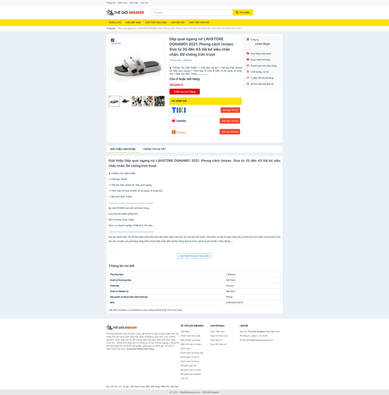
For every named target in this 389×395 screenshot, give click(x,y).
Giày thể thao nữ (218, 344)
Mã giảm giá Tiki (189, 365)
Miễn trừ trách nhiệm (191, 344)
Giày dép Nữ (178, 22)
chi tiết (154, 149)
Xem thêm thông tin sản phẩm (194, 256)
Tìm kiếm (244, 12)
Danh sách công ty (190, 357)
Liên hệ (144, 3)
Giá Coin (174, 386)
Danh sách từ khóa (190, 361)
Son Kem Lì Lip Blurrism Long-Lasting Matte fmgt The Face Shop (150, 310)
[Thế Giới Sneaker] (121, 328)
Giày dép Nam (133, 22)
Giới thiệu (134, 3)
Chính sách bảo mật (190, 335)
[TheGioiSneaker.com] (125, 12)
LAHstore (187, 60)
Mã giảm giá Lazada (191, 369)
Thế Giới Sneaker (210, 392)
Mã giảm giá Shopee (191, 374)
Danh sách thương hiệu (192, 352)
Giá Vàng (155, 386)
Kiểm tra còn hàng (184, 91)
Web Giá (165, 386)
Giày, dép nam (217, 331)
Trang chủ (111, 3)
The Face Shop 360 (140, 386)
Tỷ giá (126, 386)
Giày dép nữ (216, 340)
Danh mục (122, 3)
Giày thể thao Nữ (199, 22)
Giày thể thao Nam (156, 22)
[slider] (114, 101)
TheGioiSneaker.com (190, 392)
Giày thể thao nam (219, 335)
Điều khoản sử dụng (190, 340)
